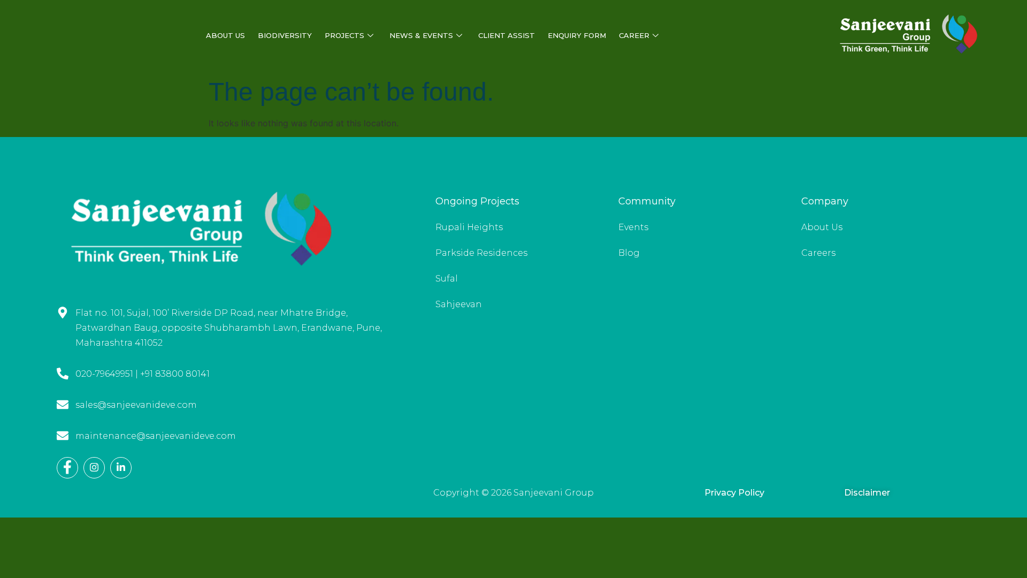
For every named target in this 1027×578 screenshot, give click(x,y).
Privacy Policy (734, 493)
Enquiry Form (577, 35)
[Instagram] (94, 467)
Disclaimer (867, 493)
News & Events (421, 35)
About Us (225, 35)
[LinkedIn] (121, 467)
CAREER (634, 35)
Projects (344, 35)
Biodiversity (285, 35)
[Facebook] (67, 467)
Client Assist (506, 35)
